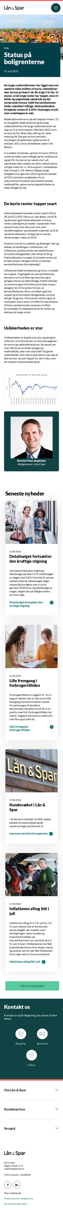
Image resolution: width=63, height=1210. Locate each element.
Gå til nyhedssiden (32, 986)
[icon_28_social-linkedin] (16, 1184)
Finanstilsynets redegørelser (18, 1198)
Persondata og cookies (15, 1203)
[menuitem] (14, 7)
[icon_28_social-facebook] (8, 1184)
